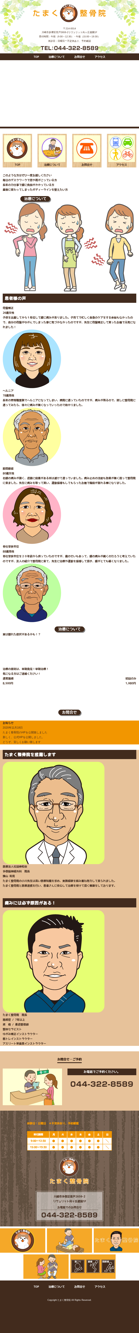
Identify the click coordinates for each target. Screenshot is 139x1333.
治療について (56, 56)
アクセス (100, 56)
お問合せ (79, 56)
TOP (36, 56)
